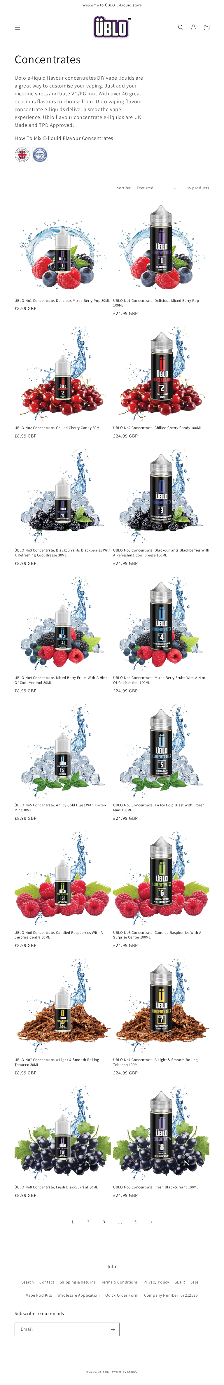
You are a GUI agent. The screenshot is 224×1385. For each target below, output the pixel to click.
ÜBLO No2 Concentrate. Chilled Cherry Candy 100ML (157, 428)
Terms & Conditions (119, 1282)
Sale (194, 1282)
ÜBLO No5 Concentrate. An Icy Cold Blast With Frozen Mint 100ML (159, 808)
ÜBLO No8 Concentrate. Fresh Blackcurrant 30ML (56, 1187)
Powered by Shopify (124, 1372)
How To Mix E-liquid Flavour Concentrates (64, 138)
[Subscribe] (112, 1329)
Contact (46, 1282)
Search (27, 1282)
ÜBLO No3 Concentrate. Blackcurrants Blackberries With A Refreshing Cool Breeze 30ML (63, 553)
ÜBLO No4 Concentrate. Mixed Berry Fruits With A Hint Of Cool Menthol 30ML (61, 680)
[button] (17, 27)
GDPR (179, 1282)
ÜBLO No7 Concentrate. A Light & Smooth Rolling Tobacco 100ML (155, 1062)
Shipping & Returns (78, 1282)
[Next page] (151, 1222)
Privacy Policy (156, 1282)
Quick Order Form (122, 1295)
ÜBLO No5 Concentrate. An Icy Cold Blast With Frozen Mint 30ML (60, 808)
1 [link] (72, 1222)
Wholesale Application (78, 1295)
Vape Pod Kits (39, 1295)
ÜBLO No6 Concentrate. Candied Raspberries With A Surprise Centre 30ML (59, 935)
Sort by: (124, 187)
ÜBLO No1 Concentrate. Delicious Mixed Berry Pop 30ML (62, 300)
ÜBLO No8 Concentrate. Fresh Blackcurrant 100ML (156, 1187)
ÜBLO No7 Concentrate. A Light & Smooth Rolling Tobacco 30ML (57, 1062)
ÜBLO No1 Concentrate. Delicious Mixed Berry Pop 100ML (156, 303)
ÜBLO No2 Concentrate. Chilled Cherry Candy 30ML (58, 428)
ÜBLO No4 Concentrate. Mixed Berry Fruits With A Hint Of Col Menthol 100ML (159, 680)
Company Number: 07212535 (171, 1295)
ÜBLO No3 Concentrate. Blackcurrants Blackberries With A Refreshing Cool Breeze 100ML (161, 553)
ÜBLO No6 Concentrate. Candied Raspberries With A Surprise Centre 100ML (157, 935)
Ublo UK (103, 1372)
